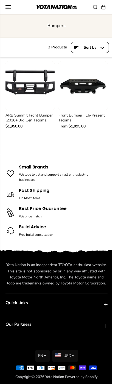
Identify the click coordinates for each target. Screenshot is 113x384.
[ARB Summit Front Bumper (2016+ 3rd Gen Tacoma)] (30, 85)
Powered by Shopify (81, 376)
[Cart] (103, 7)
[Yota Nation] (56, 7)
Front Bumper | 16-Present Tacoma (81, 118)
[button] (8, 7)
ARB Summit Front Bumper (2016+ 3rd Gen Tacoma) (29, 118)
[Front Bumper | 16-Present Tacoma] (83, 85)
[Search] (95, 7)
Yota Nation (54, 376)
